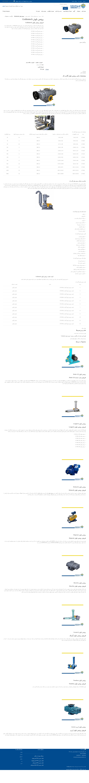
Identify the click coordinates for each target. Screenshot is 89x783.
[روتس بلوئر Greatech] (73, 614)
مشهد (21, 758)
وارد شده (74, 338)
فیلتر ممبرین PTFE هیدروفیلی (38, 758)
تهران (21, 752)
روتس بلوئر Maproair (79, 535)
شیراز (21, 754)
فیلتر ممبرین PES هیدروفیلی (38, 762)
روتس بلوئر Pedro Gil (79, 374)
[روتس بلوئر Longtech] (73, 406)
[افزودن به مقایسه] (84, 371)
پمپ (40, 16)
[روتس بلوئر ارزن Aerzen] (73, 709)
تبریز (21, 763)
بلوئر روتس (27, 16)
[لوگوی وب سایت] (78, 6)
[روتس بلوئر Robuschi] (73, 469)
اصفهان (21, 756)
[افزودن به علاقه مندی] (84, 387)
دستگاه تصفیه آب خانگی (39, 756)
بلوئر (64, 380)
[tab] (47, 69)
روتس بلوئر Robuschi (79, 487)
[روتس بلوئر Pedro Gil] (73, 356)
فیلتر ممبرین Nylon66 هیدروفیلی (37, 765)
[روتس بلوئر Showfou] (73, 565)
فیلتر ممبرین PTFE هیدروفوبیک (37, 760)
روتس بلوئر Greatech (79, 632)
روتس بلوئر (51, 493)
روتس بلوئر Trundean (79, 680)
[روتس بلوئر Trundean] (73, 663)
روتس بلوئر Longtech (79, 423)
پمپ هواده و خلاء (34, 16)
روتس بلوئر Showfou (80, 583)
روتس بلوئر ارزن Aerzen (78, 727)
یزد (21, 761)
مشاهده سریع (84, 391)
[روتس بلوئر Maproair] (73, 517)
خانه (43, 16)
